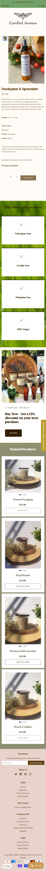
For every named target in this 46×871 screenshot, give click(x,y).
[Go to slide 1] (19, 494)
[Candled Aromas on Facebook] (20, 775)
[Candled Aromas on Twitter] (16, 775)
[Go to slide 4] (24, 494)
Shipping (23, 831)
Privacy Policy (23, 842)
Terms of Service (23, 793)
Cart (42, 6)
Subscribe (36, 763)
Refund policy (23, 796)
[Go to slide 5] (26, 494)
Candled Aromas (25, 855)
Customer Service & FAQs (23, 828)
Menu (6, 6)
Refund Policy (23, 848)
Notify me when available (43, 435)
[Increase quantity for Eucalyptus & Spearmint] (16, 176)
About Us (23, 819)
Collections (23, 790)
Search (23, 787)
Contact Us (23, 825)
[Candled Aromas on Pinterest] (25, 775)
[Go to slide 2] (21, 494)
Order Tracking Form (23, 807)
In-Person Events (23, 822)
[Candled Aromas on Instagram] (30, 775)
